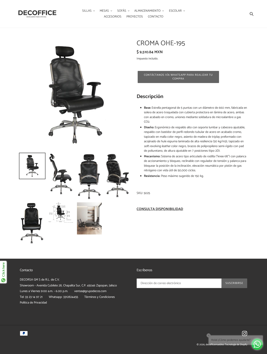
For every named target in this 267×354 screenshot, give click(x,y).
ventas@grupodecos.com (90, 291)
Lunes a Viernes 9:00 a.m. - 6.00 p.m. (44, 291)
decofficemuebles (215, 344)
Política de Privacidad (33, 302)
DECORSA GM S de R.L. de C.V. (40, 279)
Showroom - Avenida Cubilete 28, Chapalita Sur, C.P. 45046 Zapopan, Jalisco (68, 285)
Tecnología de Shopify (236, 344)
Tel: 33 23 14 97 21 (31, 297)
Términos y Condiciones (99, 297)
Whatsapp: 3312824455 (63, 297)
